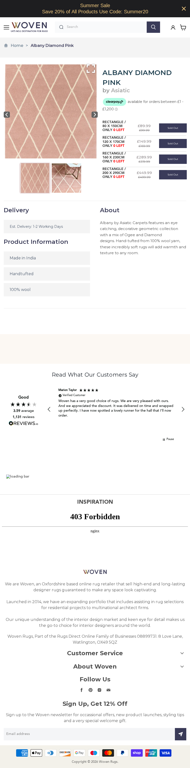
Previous (7, 115)
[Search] (153, 27)
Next (95, 115)
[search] (105, 27)
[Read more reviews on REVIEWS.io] (23, 423)
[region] (95, 8)
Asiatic (120, 90)
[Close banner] (184, 8)
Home (17, 45)
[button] (49, 409)
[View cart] (183, 27)
